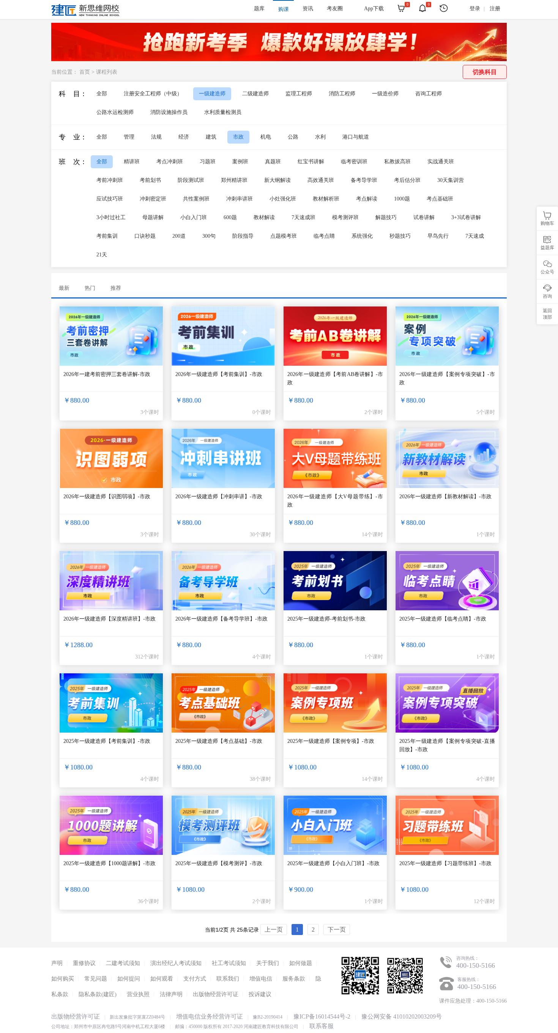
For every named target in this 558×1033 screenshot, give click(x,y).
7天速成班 (303, 217)
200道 (179, 236)
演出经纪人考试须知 (176, 963)
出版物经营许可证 (215, 994)
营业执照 (138, 994)
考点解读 (366, 199)
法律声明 (171, 994)
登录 (475, 8)
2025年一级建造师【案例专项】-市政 (330, 741)
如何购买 (62, 979)
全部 (101, 93)
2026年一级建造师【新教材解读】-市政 (445, 496)
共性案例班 (196, 199)
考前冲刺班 (109, 180)
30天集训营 (450, 180)
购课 (283, 9)
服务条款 (293, 979)
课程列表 (106, 72)
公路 (293, 137)
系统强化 (362, 236)
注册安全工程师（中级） (153, 93)
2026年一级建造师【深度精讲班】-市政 (109, 619)
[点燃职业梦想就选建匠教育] (279, 59)
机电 (265, 137)
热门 (90, 288)
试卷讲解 (424, 217)
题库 (259, 8)
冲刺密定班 (153, 199)
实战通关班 (440, 161)
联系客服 (321, 1026)
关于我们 (267, 963)
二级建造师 (255, 93)
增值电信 (260, 979)
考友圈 (335, 8)
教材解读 (264, 217)
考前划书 (150, 180)
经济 (183, 137)
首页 (84, 72)
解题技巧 (386, 217)
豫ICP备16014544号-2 (321, 1016)
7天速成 (474, 236)
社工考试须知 (229, 963)
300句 (209, 236)
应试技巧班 (109, 199)
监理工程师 (298, 93)
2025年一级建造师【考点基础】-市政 (218, 741)
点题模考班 (283, 236)
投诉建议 (260, 994)
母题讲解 (153, 217)
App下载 (374, 8)
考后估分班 (407, 180)
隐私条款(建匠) (98, 994)
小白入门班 (193, 217)
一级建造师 (212, 93)
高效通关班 (320, 180)
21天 (101, 254)
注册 (495, 8)
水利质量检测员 (222, 112)
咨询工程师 (428, 93)
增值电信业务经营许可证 (209, 1016)
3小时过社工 (111, 217)
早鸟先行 (438, 236)
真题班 (273, 161)
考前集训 (107, 236)
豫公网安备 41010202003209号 (401, 1016)
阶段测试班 (191, 180)
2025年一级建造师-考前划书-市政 (326, 619)
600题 (230, 217)
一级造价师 (385, 93)
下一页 (337, 929)
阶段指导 (243, 236)
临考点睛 (324, 236)
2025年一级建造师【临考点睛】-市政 (442, 619)
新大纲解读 (277, 180)
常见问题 (95, 979)
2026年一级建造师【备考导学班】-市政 (221, 619)
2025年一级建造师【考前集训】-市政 (106, 741)
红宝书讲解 (311, 161)
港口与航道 (355, 137)
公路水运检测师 (115, 112)
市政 (238, 137)
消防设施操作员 (169, 112)
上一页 (274, 929)
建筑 (211, 137)
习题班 (208, 161)
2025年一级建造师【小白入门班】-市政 (333, 863)
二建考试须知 (123, 963)
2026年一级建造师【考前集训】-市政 (218, 374)
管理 (129, 137)
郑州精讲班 (234, 180)
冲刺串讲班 (239, 199)
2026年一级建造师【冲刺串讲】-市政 (218, 496)
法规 (156, 137)
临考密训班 (354, 161)
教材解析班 (326, 199)
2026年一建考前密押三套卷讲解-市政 (106, 374)
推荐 (115, 288)
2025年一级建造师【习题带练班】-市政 (445, 863)
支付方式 (194, 979)
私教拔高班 (397, 161)
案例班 (240, 161)
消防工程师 (342, 93)
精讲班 (132, 161)
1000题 (402, 199)
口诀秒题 (145, 236)
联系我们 (227, 979)
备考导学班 (364, 180)
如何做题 (300, 963)
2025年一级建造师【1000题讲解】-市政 (109, 863)
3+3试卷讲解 (466, 217)
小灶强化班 (283, 199)
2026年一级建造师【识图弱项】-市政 (106, 496)
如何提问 (128, 979)
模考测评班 (345, 217)
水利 (320, 137)
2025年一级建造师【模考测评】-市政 (218, 863)
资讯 (308, 8)
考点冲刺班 (169, 161)
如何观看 (161, 979)
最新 (64, 288)
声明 (57, 963)
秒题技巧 (400, 236)
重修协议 (84, 963)
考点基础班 (440, 199)
